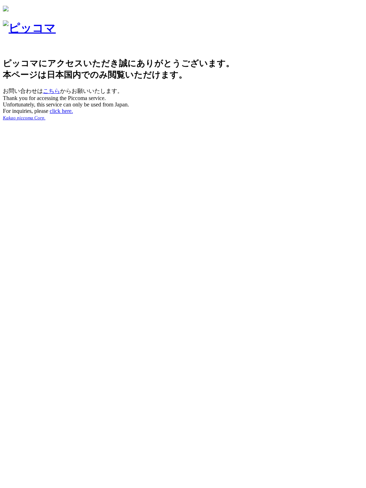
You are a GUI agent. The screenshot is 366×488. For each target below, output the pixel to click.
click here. (61, 111)
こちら (51, 91)
